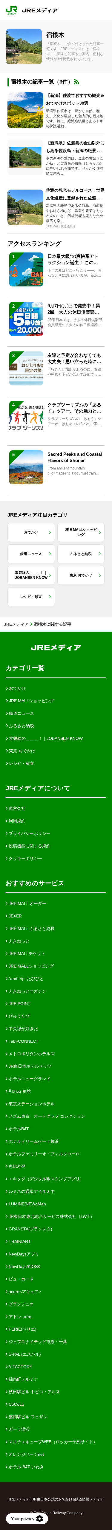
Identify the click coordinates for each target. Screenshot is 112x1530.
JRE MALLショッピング (30, 966)
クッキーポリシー (24, 858)
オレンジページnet (25, 1454)
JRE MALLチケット (26, 953)
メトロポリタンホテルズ (31, 1053)
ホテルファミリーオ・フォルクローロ (43, 1153)
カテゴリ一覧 (25, 667)
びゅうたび (18, 1016)
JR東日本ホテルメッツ (29, 1066)
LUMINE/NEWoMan (26, 1204)
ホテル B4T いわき (25, 1466)
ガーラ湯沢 (18, 1429)
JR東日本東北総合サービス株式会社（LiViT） (50, 1216)
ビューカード (20, 1279)
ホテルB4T (18, 1128)
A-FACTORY (19, 1366)
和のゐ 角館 (19, 1091)
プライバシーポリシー (28, 833)
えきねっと (18, 941)
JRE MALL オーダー (26, 903)
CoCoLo (15, 1404)
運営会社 (16, 808)
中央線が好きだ (22, 1028)
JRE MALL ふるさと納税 (31, 928)
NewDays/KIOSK (23, 1266)
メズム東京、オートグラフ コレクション (46, 1116)
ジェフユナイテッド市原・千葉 (37, 1341)
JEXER (14, 916)
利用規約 (16, 821)
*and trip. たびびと (25, 978)
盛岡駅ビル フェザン (27, 1416)
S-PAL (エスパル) (24, 1354)
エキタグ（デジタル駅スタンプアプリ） (45, 1178)
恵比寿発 (16, 1166)
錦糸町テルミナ (22, 1379)
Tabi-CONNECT (23, 1041)
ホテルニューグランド (28, 1078)
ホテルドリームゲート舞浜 (33, 1141)
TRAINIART (19, 1241)
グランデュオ (20, 1304)
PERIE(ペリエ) (21, 1329)
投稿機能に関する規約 (28, 846)
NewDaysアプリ (23, 1254)
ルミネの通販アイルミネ (31, 1191)
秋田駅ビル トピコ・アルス (33, 1391)
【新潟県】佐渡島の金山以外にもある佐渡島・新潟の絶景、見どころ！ (75, 150)
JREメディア (16, 624)
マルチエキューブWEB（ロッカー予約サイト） (52, 1441)
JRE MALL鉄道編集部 (61, 226)
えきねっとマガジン (26, 991)
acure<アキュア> (24, 1291)
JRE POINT (18, 1003)
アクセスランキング (34, 243)
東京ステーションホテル (31, 1103)
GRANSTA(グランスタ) (29, 1229)
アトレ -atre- (20, 1316)
